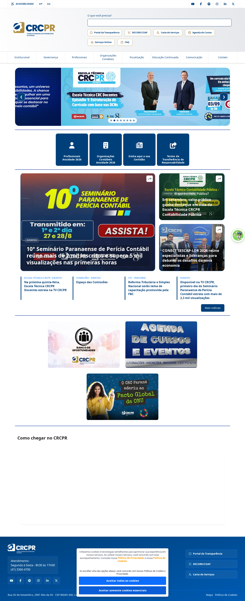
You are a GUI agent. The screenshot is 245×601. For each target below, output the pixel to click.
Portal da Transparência (106, 32)
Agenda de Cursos (202, 32)
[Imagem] (84, 344)
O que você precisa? (100, 15)
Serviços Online (103, 42)
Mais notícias (213, 308)
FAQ (127, 42)
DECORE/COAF (140, 32)
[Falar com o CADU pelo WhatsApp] (238, 235)
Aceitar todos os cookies (122, 580)
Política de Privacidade (131, 558)
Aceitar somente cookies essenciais (122, 590)
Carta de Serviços (170, 32)
